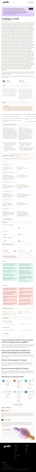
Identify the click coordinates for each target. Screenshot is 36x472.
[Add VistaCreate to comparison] (10, 391)
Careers (26, 448)
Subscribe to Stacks (7, 467)
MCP (26, 453)
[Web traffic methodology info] (7, 327)
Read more (19, 387)
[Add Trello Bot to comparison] (33, 391)
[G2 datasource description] (13, 311)
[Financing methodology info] (6, 333)
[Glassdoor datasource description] (15, 314)
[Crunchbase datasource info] (7, 333)
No (19, 432)
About (14, 2)
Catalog (26, 450)
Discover (15, 448)
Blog (15, 457)
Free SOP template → (13, 13)
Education (15, 459)
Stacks (15, 451)
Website (7, 82)
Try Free (31, 8)
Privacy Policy (19, 469)
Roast (15, 453)
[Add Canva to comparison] (10, 380)
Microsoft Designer (19, 381)
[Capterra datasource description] (15, 313)
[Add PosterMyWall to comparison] (33, 380)
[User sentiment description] (8, 250)
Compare (15, 450)
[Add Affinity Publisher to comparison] (21, 391)
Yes (17, 432)
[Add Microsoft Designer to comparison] (21, 380)
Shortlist (31, 2)
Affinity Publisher (19, 392)
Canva (8, 380)
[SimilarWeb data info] (8, 327)
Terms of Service (24, 469)
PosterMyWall (31, 380)
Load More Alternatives (18, 404)
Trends (26, 451)
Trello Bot (30, 391)
